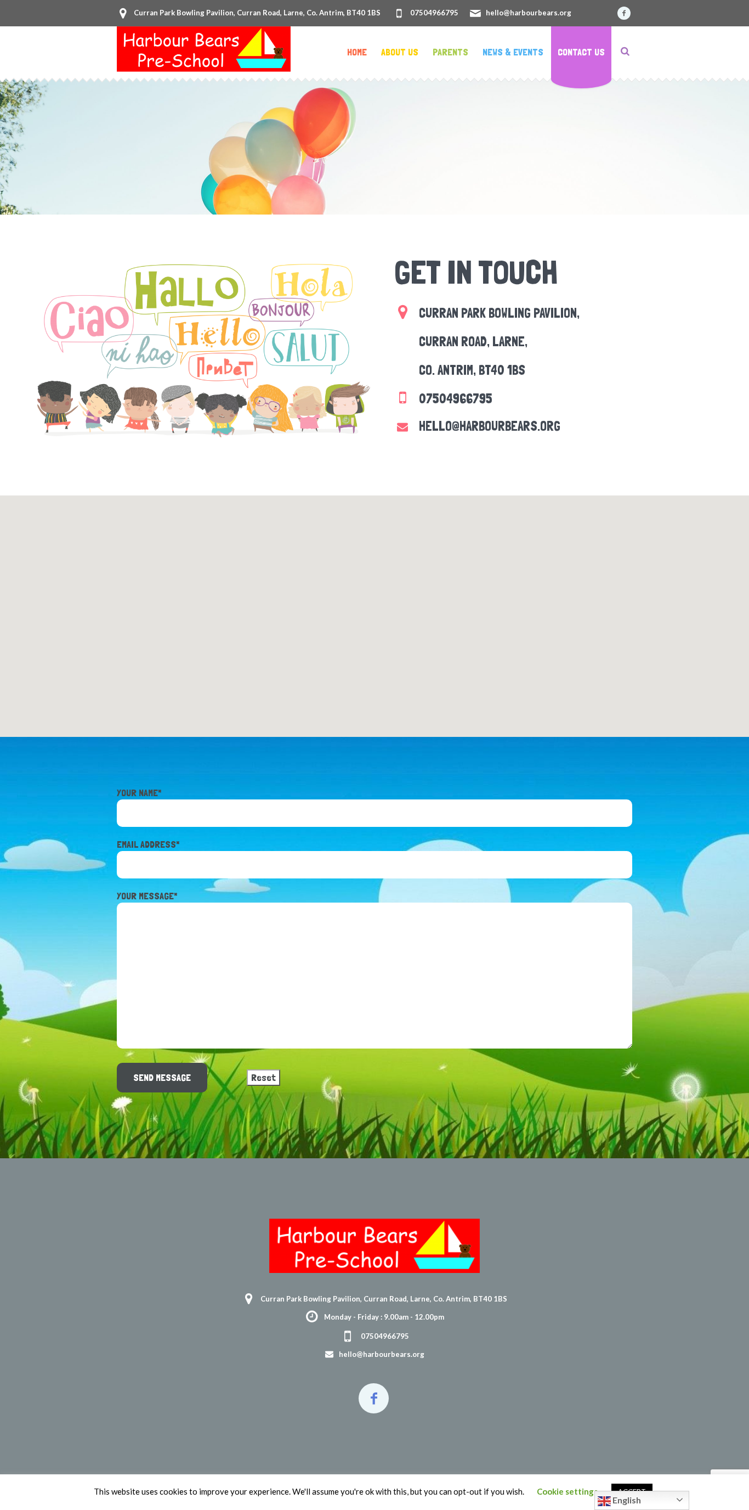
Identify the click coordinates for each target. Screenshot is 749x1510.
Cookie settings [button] (567, 1491)
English (626, 1500)
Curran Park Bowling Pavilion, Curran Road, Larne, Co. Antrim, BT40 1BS (257, 12)
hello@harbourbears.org (528, 12)
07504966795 (434, 12)
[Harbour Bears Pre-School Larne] (374, 1246)
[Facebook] (624, 13)
